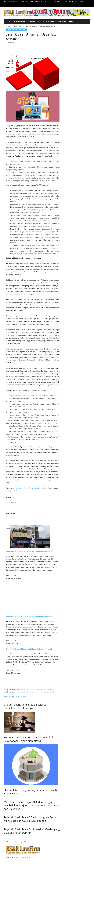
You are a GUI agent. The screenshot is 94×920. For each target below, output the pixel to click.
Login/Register (57, 1)
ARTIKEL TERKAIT (11, 696)
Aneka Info (51, 21)
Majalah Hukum (13, 491)
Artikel (72, 21)
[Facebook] (78, 5)
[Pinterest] (18, 48)
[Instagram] (81, 5)
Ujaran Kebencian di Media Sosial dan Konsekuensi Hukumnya (26, 747)
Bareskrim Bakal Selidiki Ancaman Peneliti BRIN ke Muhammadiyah (33, 692)
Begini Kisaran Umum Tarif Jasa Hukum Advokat (30, 488)
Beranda (8, 26)
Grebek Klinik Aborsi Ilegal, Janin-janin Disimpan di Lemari (29, 649)
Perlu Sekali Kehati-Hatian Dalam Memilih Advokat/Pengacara (29, 551)
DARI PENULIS (23, 696)
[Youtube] (88, 5)
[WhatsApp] (24, 48)
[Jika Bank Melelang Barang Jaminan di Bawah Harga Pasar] (32, 805)
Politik (41, 21)
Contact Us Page (46, 1)
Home (31, 1)
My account (67, 1)
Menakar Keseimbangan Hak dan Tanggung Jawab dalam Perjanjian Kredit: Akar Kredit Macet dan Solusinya (32, 887)
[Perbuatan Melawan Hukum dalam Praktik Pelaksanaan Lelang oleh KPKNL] (32, 762)
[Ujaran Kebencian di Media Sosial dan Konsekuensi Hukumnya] (32, 720)
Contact (37, 1)
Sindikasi (62, 21)
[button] (85, 21)
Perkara (31, 21)
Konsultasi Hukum (78, 1)
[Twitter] (85, 5)
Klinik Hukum (19, 21)
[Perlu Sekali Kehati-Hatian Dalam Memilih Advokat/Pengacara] (32, 536)
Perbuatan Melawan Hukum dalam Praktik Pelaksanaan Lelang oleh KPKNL (29, 779)
